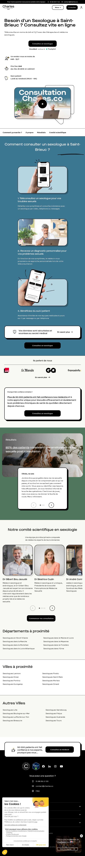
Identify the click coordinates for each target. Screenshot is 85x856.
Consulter (72, 7)
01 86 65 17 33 (42, 781)
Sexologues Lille (10, 710)
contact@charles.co (44, 786)
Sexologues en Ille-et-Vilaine (15, 638)
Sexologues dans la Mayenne (56, 641)
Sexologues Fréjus (54, 713)
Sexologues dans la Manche (15, 641)
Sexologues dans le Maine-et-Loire (58, 638)
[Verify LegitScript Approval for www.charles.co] (36, 766)
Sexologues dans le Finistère (56, 645)
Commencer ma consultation (41, 618)
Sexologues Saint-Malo (52, 677)
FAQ (38, 791)
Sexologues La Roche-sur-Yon (16, 717)
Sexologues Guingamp (13, 684)
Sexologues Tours (54, 720)
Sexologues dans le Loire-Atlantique (19, 648)
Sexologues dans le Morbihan (15, 645)
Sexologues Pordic (50, 673)
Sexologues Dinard (50, 684)
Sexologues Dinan (11, 677)
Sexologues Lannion (12, 673)
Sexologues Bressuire (12, 720)
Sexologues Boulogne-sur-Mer (16, 713)
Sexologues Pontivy (11, 680)
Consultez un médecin (59, 749)
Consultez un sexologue (42, 43)
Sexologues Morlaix (51, 680)
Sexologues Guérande (55, 717)
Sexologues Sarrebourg (56, 710)
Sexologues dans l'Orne (53, 648)
